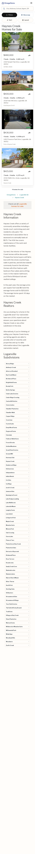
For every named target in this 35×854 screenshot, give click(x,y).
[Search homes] (4, 8)
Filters (10, 15)
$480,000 (8, 55)
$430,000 (8, 132)
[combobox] (19, 8)
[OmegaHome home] (8, 3)
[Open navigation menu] (31, 3)
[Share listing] (29, 55)
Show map (26, 15)
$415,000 (8, 171)
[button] (4, 42)
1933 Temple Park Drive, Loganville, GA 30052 (17, 63)
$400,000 (8, 94)
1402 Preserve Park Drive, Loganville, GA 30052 (17, 140)
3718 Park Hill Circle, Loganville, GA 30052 (15, 102)
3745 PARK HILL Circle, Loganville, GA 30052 (17, 179)
